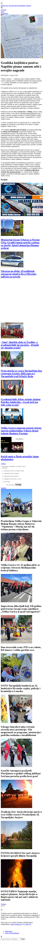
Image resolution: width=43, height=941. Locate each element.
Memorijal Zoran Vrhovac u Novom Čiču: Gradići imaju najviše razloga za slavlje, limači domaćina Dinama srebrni (20, 243)
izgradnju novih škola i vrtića (12, 479)
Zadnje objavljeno (7, 219)
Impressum (8, 931)
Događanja (22, 5)
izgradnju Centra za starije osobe (14, 471)
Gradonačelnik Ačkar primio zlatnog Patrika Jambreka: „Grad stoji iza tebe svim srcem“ (20, 402)
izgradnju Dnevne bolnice (11, 473)
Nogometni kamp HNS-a (11, 476)
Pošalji (18, 485)
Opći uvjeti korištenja (12, 933)
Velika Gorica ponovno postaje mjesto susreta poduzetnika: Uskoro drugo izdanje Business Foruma (21, 431)
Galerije (28, 5)
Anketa (3, 464)
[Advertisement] (21, 301)
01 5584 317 (27, 924)
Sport (16, 5)
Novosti (11, 5)
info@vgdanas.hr (16, 924)
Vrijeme (3, 904)
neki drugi (7, 481)
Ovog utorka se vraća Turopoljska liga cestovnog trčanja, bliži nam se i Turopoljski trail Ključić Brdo (21, 373)
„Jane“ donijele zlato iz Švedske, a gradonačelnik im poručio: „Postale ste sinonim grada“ (20, 345)
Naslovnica (4, 5)
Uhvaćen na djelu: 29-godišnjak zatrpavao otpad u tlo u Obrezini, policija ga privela (19, 274)
